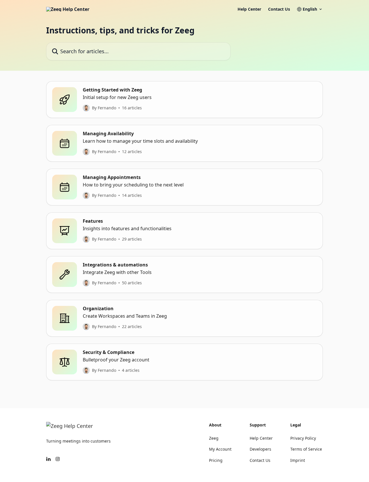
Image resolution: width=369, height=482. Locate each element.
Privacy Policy (303, 438)
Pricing (216, 460)
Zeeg (214, 438)
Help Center (249, 9)
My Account (220, 449)
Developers (260, 449)
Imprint (297, 460)
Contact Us (279, 9)
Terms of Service (306, 449)
